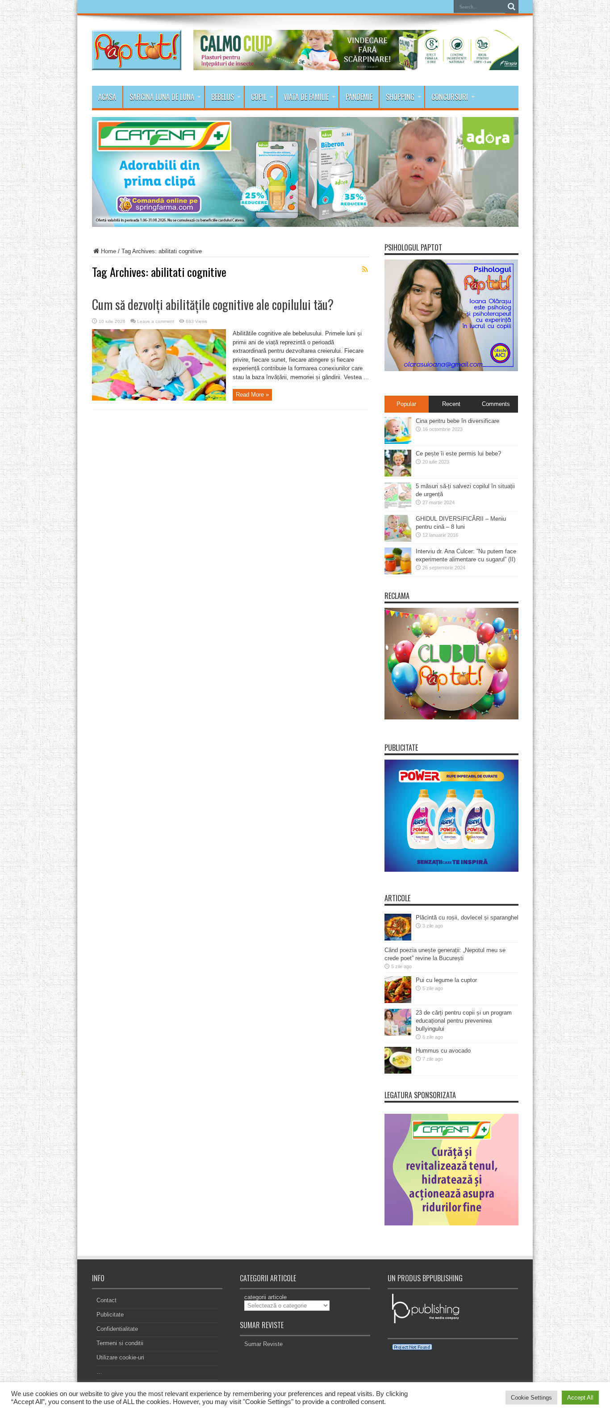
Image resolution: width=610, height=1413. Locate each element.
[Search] (511, 6)
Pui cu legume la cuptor (446, 980)
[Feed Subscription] (365, 269)
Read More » (252, 394)
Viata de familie (306, 97)
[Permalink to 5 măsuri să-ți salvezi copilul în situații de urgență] (397, 507)
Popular (406, 404)
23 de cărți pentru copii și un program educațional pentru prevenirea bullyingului (464, 1020)
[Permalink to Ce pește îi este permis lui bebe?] (397, 474)
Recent (451, 404)
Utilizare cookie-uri (120, 1357)
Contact (106, 1300)
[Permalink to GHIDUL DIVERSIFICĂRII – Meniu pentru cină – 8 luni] (397, 539)
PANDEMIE (359, 97)
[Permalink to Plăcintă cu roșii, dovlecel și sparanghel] (397, 938)
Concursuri (449, 97)
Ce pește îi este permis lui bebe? (458, 453)
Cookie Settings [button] (531, 1397)
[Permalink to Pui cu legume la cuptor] (397, 1001)
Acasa (107, 97)
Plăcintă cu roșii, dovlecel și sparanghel (467, 917)
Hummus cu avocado (443, 1050)
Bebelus (222, 97)
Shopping (400, 97)
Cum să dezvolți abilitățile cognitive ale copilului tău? (213, 304)
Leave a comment (155, 321)
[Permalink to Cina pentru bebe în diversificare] (397, 442)
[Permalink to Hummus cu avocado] (397, 1071)
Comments (496, 404)
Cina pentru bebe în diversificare (457, 421)
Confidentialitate (117, 1328)
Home (108, 251)
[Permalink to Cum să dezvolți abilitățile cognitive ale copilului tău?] (159, 398)
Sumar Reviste (263, 1344)
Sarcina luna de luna (162, 97)
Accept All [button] (580, 1397)
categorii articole (265, 1297)
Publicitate (110, 1314)
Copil (259, 97)
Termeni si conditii (119, 1343)
